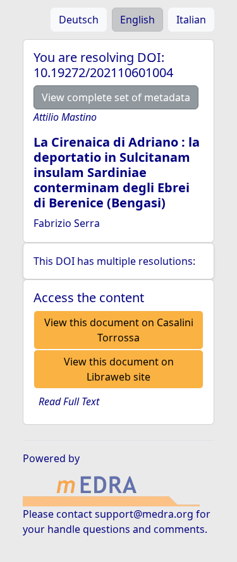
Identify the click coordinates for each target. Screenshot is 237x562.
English (137, 20)
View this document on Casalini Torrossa (118, 330)
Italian (191, 20)
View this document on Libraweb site (119, 369)
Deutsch (79, 20)
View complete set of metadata (116, 97)
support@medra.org (144, 514)
